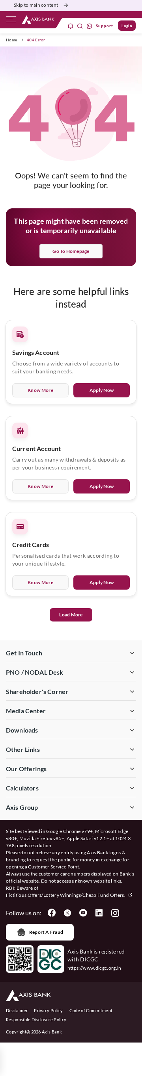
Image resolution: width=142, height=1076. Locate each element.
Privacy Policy (48, 1010)
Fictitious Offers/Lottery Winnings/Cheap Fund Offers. (66, 895)
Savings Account (35, 352)
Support (104, 25)
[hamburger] (11, 21)
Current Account (36, 448)
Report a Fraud (46, 932)
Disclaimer (17, 1010)
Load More (70, 615)
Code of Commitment (91, 1010)
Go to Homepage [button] (70, 251)
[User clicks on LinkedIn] (99, 913)
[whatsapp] (89, 26)
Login (126, 25)
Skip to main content (36, 5)
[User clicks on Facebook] (51, 913)
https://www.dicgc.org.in (94, 968)
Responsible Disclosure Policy (36, 1019)
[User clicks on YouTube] (83, 913)
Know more (40, 390)
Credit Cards (30, 544)
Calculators (22, 788)
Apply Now (102, 390)
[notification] (70, 26)
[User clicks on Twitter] (67, 913)
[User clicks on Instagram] (115, 913)
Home (11, 39)
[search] (80, 26)
